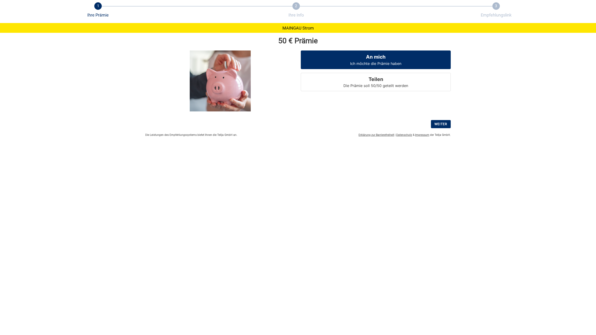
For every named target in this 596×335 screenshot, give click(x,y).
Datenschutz (404, 135)
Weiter (440, 124)
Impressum (422, 135)
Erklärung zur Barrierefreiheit (376, 135)
